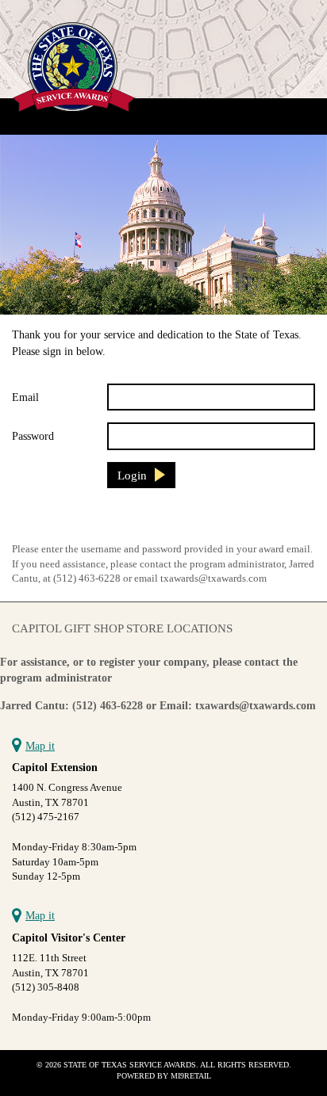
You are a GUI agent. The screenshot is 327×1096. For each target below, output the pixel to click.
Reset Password (51, 520)
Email (25, 397)
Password (33, 436)
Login (132, 475)
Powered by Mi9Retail (164, 1075)
